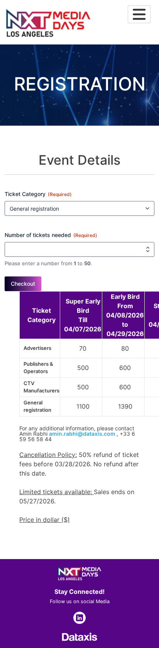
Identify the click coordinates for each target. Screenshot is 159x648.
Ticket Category (38, 194)
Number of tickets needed (51, 235)
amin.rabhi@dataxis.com (82, 433)
